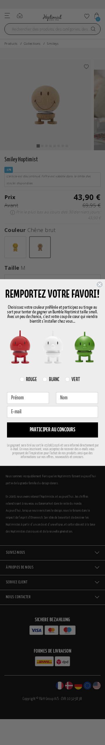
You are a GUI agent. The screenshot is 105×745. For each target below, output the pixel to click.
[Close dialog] (99, 284)
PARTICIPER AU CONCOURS (53, 430)
